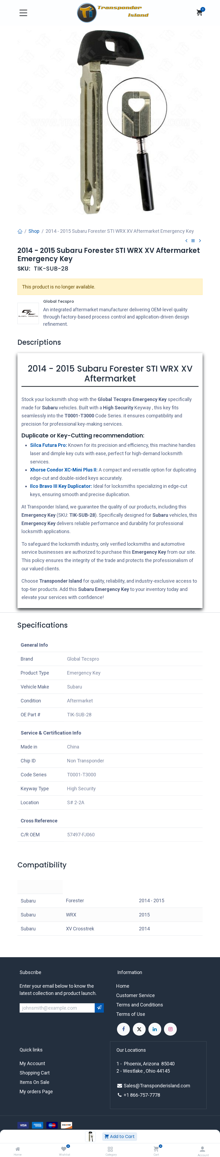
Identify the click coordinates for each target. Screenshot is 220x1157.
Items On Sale (34, 1082)
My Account (32, 1063)
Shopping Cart (35, 1073)
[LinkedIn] (154, 1029)
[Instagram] (170, 1029)
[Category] (110, 1149)
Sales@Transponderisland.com (157, 1085)
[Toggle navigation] (23, 13)
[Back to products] (193, 241)
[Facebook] (123, 1029)
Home (122, 986)
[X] (139, 1029)
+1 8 (128, 1095)
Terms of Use (130, 1014)
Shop (33, 231)
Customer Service (135, 995)
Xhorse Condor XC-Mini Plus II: (64, 470)
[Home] (17, 1149)
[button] (99, 1008)
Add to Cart (122, 1136)
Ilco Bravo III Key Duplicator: (61, 486)
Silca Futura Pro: (48, 445)
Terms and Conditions (139, 1005)
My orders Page (36, 1091)
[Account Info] (202, 1149)
